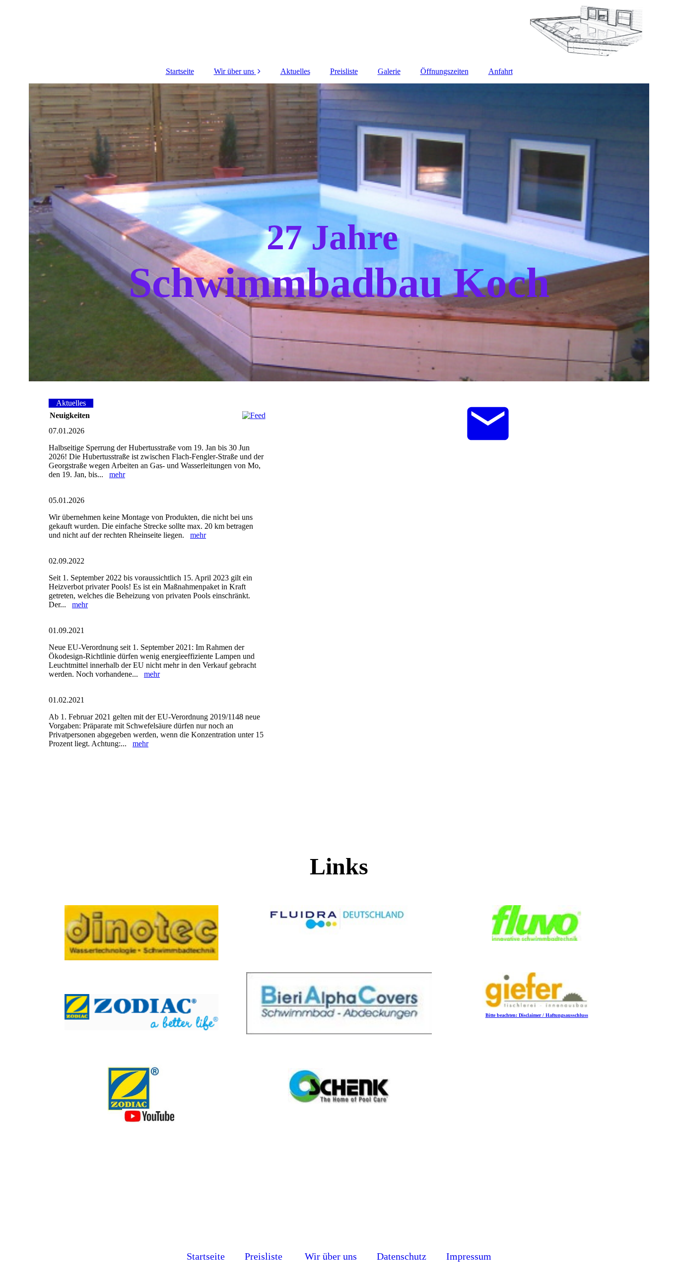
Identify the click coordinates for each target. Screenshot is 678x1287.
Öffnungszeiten (444, 71)
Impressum (468, 1256)
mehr (117, 474)
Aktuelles (295, 71)
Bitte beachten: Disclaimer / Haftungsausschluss (536, 1015)
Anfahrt (500, 71)
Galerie (389, 71)
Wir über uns (234, 71)
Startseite (180, 71)
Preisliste (344, 71)
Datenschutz (401, 1256)
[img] (339, 30)
